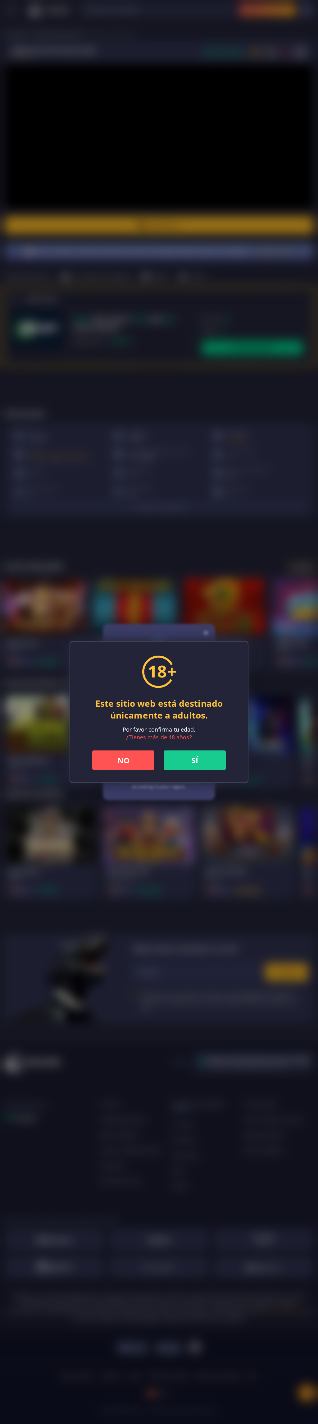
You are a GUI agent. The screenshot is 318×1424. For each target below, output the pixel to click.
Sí (195, 760)
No (123, 760)
